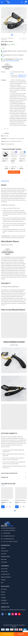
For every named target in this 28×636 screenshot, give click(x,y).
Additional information (9, 473)
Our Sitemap (4, 562)
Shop (6, 38)
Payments (3, 579)
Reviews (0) (4, 477)
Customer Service (5, 574)
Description (5, 181)
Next (25, 21)
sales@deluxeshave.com (9, 536)
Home (2, 38)
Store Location (4, 550)
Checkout (3, 597)
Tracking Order (4, 603)
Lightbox (24, 33)
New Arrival (3, 559)
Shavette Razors (11, 38)
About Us (3, 548)
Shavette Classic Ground (7, 244)
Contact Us (3, 553)
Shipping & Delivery (5, 556)
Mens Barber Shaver (7, 158)
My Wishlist (4, 600)
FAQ (2, 582)
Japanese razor (7, 141)
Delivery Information (6, 577)
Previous (2, 21)
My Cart (3, 594)
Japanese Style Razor (16, 141)
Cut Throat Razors (4, 39)
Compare (6, 506)
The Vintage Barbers (9, 144)
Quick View (9, 506)
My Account (4, 589)
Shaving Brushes (5, 500)
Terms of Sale (4, 571)
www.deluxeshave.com (8, 538)
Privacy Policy (4, 568)
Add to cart (7, 634)
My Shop (3, 592)
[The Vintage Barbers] (7, 66)
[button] (13, 510)
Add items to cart (14, 172)
